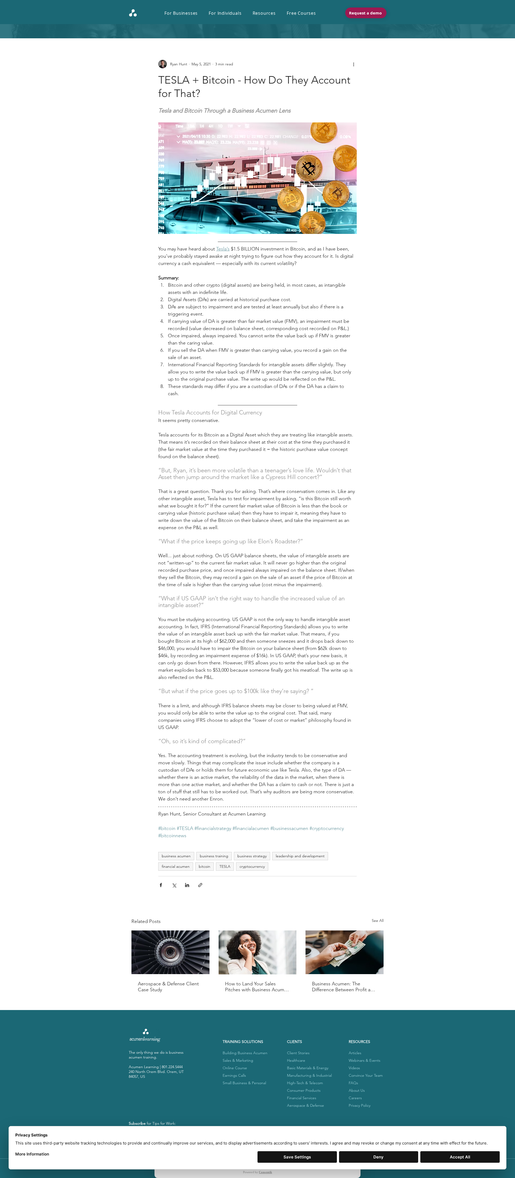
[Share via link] (200, 885)
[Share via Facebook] (160, 885)
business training (214, 856)
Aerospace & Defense (305, 1105)
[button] (184, 13)
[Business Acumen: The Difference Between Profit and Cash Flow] (345, 952)
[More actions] (353, 64)
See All (378, 920)
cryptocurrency (252, 866)
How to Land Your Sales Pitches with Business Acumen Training (257, 987)
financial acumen (176, 866)
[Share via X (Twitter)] (173, 885)
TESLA (224, 866)
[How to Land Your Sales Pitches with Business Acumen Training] (258, 952)
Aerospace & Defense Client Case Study (168, 987)
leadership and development (300, 856)
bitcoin (204, 866)
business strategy (252, 856)
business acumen (176, 856)
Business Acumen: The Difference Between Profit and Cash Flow (344, 987)
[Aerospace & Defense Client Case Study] (170, 952)
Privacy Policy (359, 1105)
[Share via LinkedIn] (187, 885)
